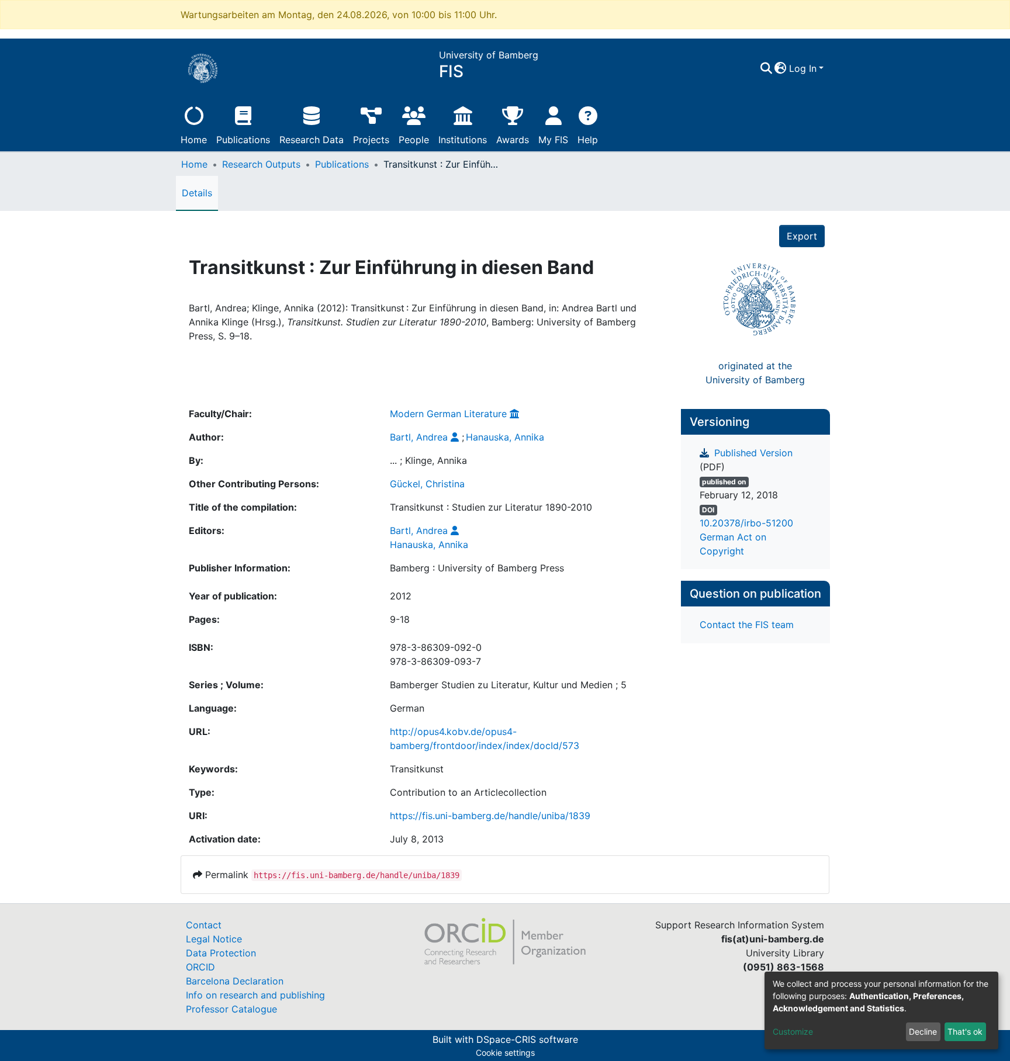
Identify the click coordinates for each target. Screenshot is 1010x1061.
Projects (371, 139)
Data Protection (221, 953)
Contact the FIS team (747, 624)
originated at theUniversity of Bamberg (755, 373)
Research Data (311, 139)
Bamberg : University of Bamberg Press (477, 568)
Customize (793, 1031)
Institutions (462, 139)
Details (197, 193)
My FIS (553, 139)
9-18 (400, 619)
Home (194, 139)
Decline (923, 1031)
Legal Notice (214, 939)
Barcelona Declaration (234, 981)
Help (587, 139)
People (414, 139)
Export (802, 236)
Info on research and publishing (255, 995)
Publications (243, 139)
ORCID (200, 967)
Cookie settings (505, 1052)
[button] (780, 68)
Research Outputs (261, 164)
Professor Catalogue (231, 1009)
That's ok (965, 1031)
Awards (512, 139)
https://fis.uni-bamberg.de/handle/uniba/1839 (490, 815)
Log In (803, 68)
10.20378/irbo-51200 (746, 523)
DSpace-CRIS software (527, 1039)
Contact (204, 925)
